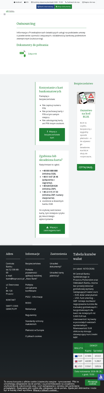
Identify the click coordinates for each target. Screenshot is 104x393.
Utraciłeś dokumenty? (55, 265)
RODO (28, 303)
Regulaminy (31, 315)
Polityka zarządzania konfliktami (31, 287)
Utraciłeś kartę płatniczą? (57, 274)
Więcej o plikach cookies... (46, 390)
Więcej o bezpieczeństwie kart (52, 134)
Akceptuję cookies (92, 382)
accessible (100, 376)
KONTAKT (11, 300)
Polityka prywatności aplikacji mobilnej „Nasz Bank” (33, 274)
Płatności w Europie (34, 330)
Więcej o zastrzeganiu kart (52, 229)
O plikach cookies (33, 336)
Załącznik (32, 53)
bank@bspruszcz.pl (15, 278)
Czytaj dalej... (86, 167)
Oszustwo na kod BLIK (86, 113)
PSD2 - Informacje (33, 296)
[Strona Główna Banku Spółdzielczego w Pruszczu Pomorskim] (12, 11)
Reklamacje (30, 309)
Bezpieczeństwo (33, 263)
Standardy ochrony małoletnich (34, 323)
